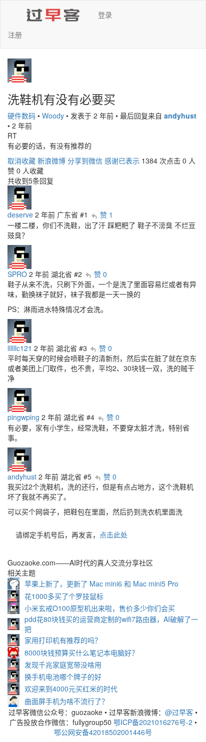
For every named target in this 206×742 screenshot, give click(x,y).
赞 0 (100, 274)
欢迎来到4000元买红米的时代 (71, 689)
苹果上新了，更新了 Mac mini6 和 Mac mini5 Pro (101, 583)
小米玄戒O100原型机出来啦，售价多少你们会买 (99, 608)
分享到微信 (85, 161)
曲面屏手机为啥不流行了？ (66, 701)
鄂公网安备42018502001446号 (103, 732)
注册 (15, 35)
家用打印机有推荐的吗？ (63, 640)
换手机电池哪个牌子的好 (63, 677)
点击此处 (114, 535)
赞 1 (106, 215)
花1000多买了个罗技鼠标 (64, 596)
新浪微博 (52, 161)
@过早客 (179, 712)
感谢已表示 (122, 161)
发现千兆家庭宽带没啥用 (63, 665)
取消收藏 (22, 161)
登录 (105, 15)
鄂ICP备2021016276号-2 (153, 722)
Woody (53, 115)
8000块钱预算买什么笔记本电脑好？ (81, 653)
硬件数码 (22, 115)
